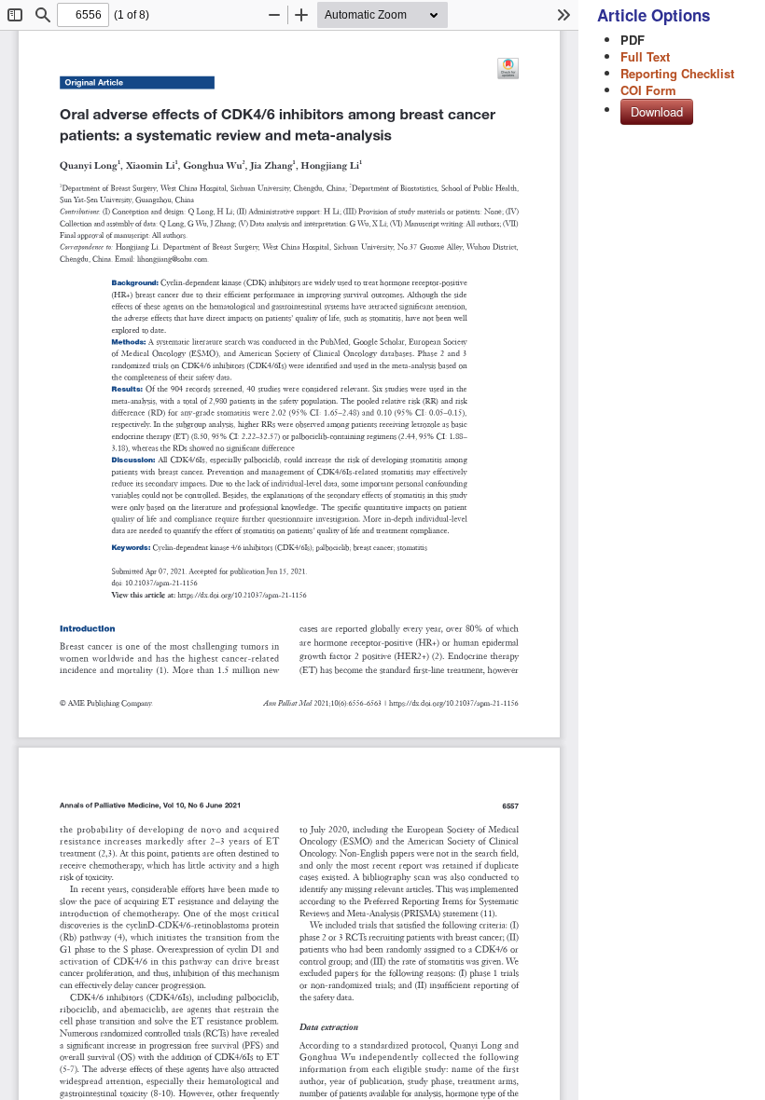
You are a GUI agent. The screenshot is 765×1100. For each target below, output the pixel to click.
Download (657, 111)
